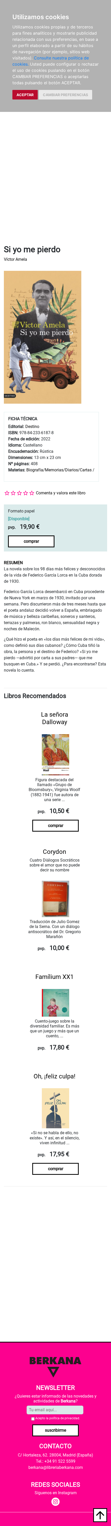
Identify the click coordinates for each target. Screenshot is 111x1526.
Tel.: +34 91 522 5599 (55, 1461)
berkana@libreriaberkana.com (55, 1467)
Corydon (54, 851)
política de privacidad (64, 1418)
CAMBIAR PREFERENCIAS (65, 95)
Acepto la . (57, 1418)
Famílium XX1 (54, 976)
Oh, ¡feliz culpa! (54, 1076)
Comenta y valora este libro (60, 492)
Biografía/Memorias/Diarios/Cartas (59, 469)
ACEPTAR (25, 95)
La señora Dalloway (54, 718)
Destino (32, 426)
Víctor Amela (15, 259)
